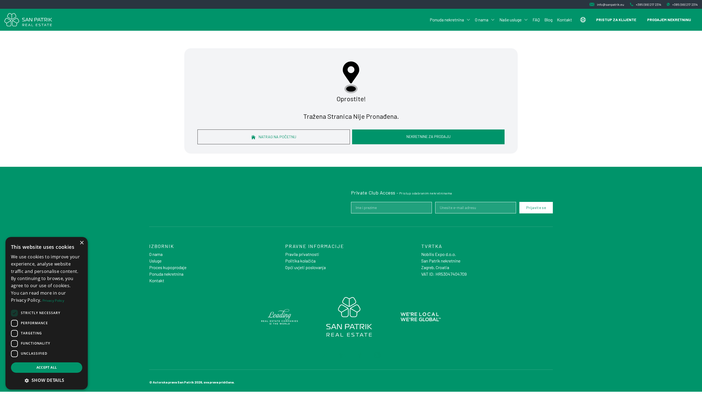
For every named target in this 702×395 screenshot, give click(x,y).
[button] (46, 380)
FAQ (536, 19)
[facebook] (359, 355)
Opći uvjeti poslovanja (305, 267)
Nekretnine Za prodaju (428, 136)
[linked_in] (342, 355)
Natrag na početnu (277, 136)
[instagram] (377, 355)
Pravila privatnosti (302, 254)
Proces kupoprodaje (167, 267)
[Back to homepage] (28, 19)
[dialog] (46, 313)
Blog (548, 19)
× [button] (82, 243)
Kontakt (564, 19)
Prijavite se (536, 207)
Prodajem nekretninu (669, 19)
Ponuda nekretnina (447, 19)
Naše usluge (510, 19)
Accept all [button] (46, 367)
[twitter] (324, 355)
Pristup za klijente (616, 19)
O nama (481, 19)
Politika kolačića (300, 260)
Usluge (155, 260)
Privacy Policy (53, 300)
